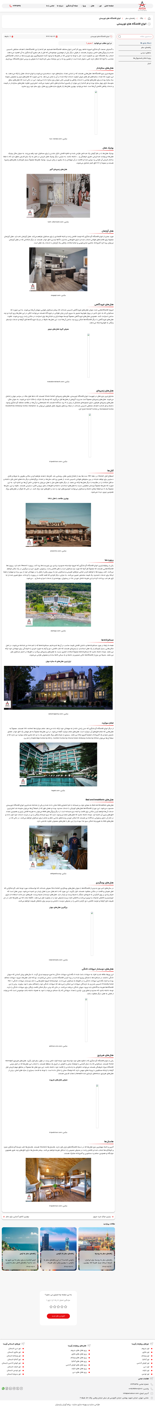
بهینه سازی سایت (79, 1404)
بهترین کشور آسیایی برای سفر (17, 1216)
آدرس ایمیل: (136, 1393)
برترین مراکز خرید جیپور (102, 1216)
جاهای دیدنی (146, 52)
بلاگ (141, 18)
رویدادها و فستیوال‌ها (142, 58)
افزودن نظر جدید (58, 1316)
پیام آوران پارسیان (63, 1404)
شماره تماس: (139, 1384)
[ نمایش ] (89, 43)
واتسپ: (139, 1388)
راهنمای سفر (130, 18)
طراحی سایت (94, 1404)
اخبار (149, 63)
